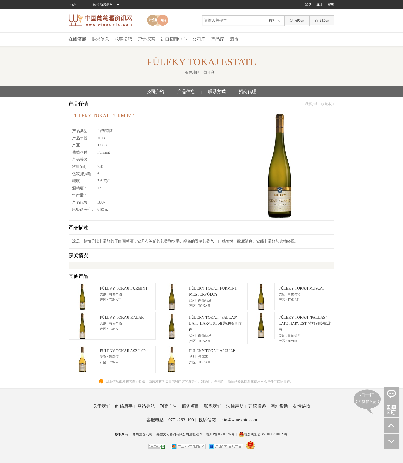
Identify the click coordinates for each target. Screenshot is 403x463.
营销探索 (146, 39)
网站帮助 (280, 406)
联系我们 (214, 406)
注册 (319, 4)
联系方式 (217, 91)
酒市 (234, 39)
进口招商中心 (174, 39)
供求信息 (100, 39)
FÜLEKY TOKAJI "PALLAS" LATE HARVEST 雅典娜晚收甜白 (215, 323)
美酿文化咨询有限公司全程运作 (179, 434)
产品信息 (186, 91)
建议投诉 (258, 406)
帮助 (331, 4)
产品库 (217, 39)
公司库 (199, 39)
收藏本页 (327, 104)
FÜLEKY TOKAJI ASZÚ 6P (123, 351)
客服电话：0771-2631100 (171, 419)
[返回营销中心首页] (157, 20)
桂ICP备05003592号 (220, 434)
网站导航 (147, 406)
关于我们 (103, 406)
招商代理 (247, 91)
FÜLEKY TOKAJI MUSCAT (302, 288)
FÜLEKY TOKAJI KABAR (122, 317)
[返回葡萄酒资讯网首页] (103, 20)
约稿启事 (125, 406)
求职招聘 (123, 39)
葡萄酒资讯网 (103, 4)
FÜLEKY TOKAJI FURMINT (124, 288)
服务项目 (192, 406)
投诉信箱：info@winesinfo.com (227, 419)
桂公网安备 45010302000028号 (266, 434)
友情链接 (301, 406)
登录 (308, 4)
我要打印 (312, 104)
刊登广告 (169, 406)
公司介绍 (155, 91)
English (73, 4)
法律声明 (236, 406)
